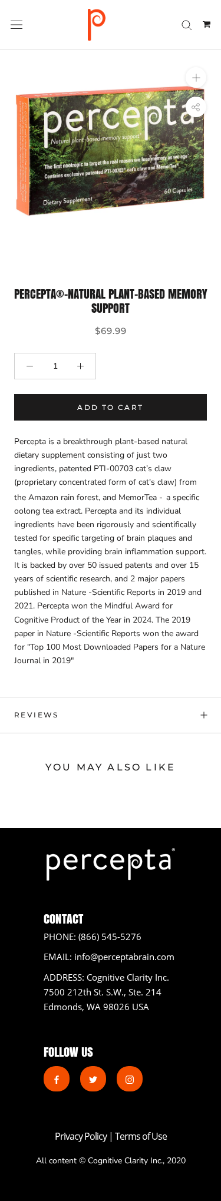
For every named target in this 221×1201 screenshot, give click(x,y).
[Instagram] (130, 1079)
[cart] (206, 24)
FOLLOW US (68, 1052)
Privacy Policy (81, 1136)
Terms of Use (141, 1136)
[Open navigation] (16, 25)
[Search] (187, 24)
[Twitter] (93, 1079)
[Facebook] (56, 1079)
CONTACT (63, 918)
